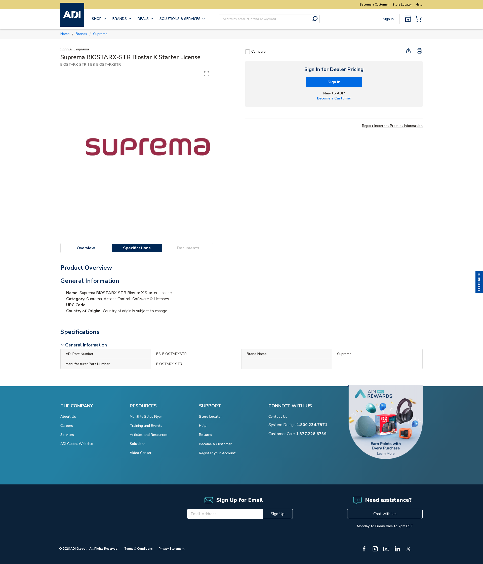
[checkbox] (247, 51)
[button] (479, 282)
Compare (258, 51)
